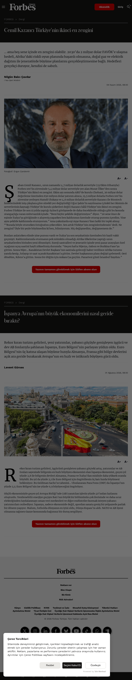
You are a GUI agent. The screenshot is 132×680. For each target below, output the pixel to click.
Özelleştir (96, 665)
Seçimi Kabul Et (72, 665)
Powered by (94, 671)
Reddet (50, 665)
